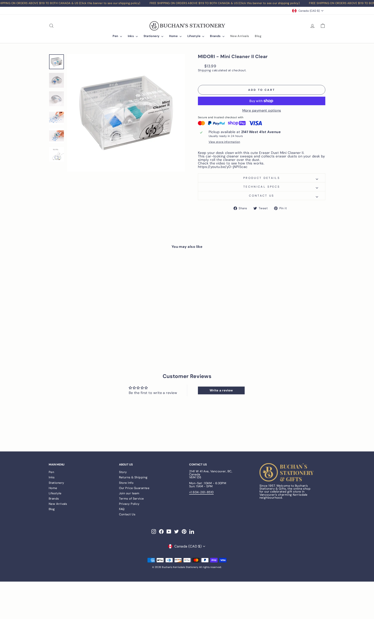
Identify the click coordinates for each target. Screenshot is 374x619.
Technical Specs (261, 186)
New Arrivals (239, 36)
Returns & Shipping (133, 477)
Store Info (126, 483)
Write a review (221, 390)
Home (174, 36)
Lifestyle (194, 36)
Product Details (261, 178)
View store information (224, 141)
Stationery (152, 36)
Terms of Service (131, 499)
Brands (215, 36)
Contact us (261, 195)
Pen (116, 36)
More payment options (261, 110)
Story (123, 472)
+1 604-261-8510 (201, 492)
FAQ (122, 509)
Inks (131, 36)
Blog (258, 36)
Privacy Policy (129, 504)
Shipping (204, 70)
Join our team (129, 493)
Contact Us (127, 514)
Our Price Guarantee (134, 488)
